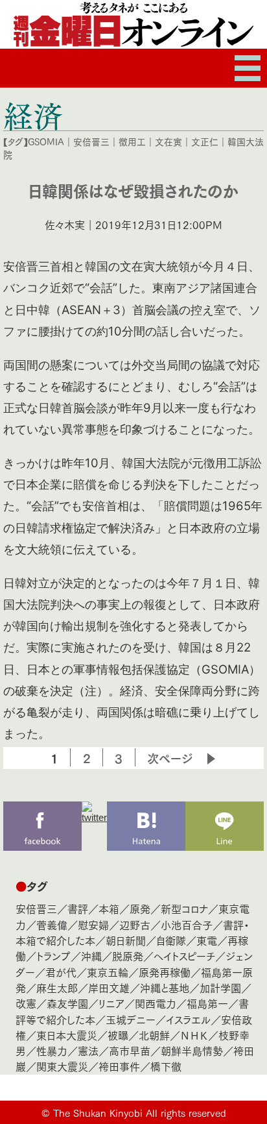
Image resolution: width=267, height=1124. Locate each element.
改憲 (26, 1003)
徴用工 (132, 141)
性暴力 (51, 1050)
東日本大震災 (66, 1035)
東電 (206, 940)
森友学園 (67, 1003)
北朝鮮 (154, 1035)
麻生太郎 (57, 987)
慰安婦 (93, 924)
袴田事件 (119, 1066)
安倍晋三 (91, 141)
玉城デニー (131, 1019)
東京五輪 (107, 972)
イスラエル (188, 1019)
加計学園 (220, 987)
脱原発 (127, 955)
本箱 (109, 908)
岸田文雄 (109, 987)
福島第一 (207, 1003)
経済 (33, 115)
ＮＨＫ (194, 1035)
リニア (111, 1003)
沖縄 (91, 955)
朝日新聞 (126, 940)
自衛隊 (171, 940)
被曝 (118, 1035)
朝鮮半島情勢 (192, 1050)
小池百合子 (187, 924)
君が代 (60, 972)
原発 (140, 908)
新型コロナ (184, 908)
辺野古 (134, 924)
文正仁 (204, 141)
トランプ (53, 955)
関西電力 (155, 1003)
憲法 (88, 1050)
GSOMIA (46, 141)
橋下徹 (165, 1066)
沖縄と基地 (164, 987)
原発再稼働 (165, 972)
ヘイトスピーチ (184, 955)
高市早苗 (129, 1050)
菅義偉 (51, 924)
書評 (77, 908)
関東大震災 (62, 1066)
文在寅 (168, 141)
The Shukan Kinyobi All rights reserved (139, 1112)
